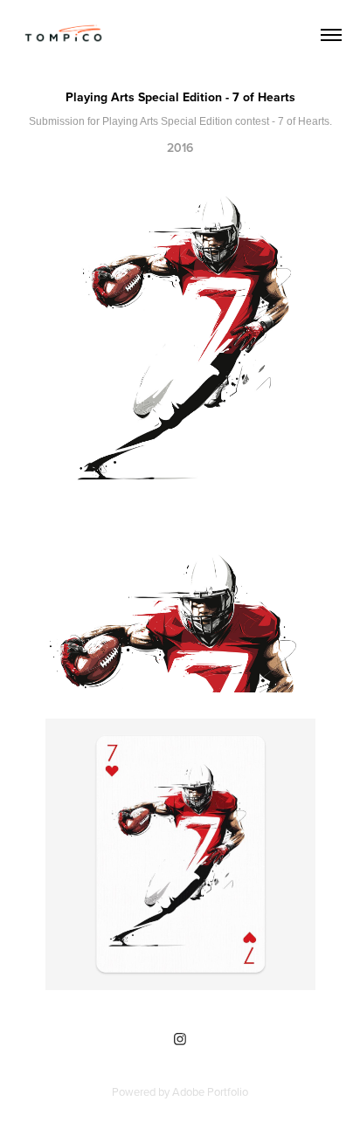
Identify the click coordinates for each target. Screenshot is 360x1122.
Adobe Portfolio (210, 1091)
